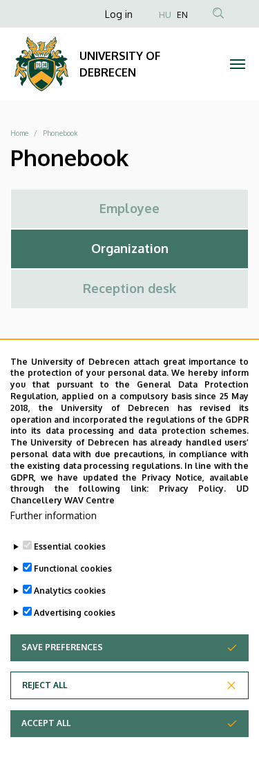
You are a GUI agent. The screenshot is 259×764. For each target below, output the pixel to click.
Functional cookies (73, 568)
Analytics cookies (70, 590)
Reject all (44, 685)
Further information (53, 515)
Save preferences (62, 647)
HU (165, 15)
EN (182, 15)
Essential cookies (70, 546)
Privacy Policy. (193, 488)
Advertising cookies (74, 612)
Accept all (45, 723)
